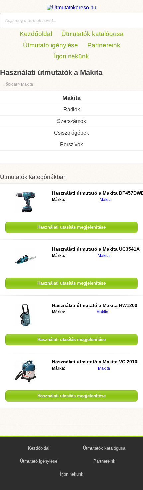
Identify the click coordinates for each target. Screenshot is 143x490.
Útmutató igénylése (50, 45)
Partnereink (103, 45)
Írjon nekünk (71, 56)
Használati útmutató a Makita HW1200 (94, 305)
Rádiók (71, 109)
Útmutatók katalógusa (92, 33)
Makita (106, 199)
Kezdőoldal (36, 33)
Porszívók (71, 144)
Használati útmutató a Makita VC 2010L (96, 361)
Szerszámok (71, 121)
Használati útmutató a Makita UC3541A (96, 249)
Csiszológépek (71, 133)
